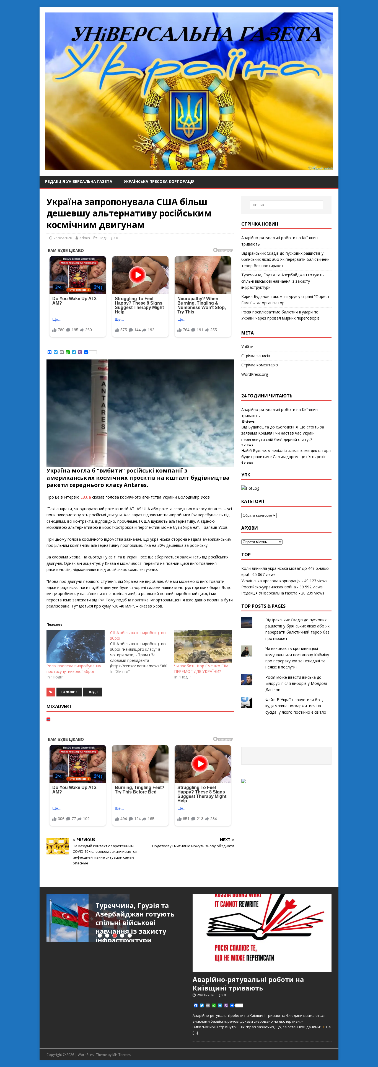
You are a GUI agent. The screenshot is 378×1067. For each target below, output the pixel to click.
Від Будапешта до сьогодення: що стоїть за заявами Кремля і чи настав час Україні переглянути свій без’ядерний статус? (282, 433)
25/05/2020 (63, 237)
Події (103, 237)
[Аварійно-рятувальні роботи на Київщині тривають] (262, 969)
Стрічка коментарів (259, 364)
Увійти (247, 346)
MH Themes (121, 1054)
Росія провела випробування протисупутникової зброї (73, 668)
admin (84, 237)
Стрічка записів (255, 355)
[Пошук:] (286, 205)
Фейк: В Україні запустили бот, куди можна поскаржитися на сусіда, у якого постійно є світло (295, 706)
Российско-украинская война (268, 586)
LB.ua (86, 497)
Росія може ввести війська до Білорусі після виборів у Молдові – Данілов (297, 683)
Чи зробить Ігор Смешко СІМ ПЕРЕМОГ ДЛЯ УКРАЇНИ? (201, 668)
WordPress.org (254, 374)
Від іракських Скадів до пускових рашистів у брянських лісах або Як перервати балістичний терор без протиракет (285, 259)
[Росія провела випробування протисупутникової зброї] (75, 646)
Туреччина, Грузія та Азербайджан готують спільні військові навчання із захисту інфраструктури (282, 281)
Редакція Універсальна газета (78, 181)
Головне (69, 692)
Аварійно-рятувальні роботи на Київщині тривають (248, 983)
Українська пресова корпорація (159, 181)
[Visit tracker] (243, 780)
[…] (195, 1032)
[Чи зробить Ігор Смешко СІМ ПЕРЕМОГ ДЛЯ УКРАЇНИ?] (203, 646)
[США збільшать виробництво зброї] (142, 652)
